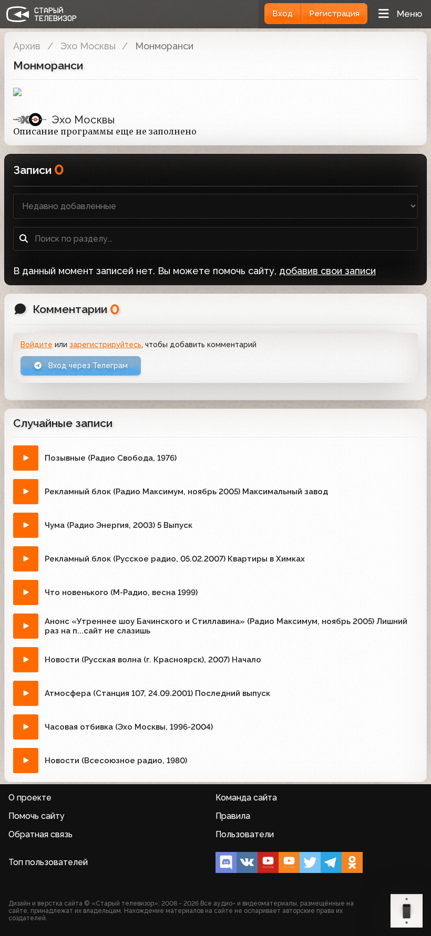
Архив (26, 45)
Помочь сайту (36, 816)
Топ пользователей (48, 862)
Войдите (36, 344)
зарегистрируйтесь (105, 344)
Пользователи (245, 834)
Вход (282, 13)
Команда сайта (246, 798)
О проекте (30, 798)
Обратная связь (40, 834)
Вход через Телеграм (87, 365)
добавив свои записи (327, 270)
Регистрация (334, 13)
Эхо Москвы (88, 45)
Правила (233, 816)
